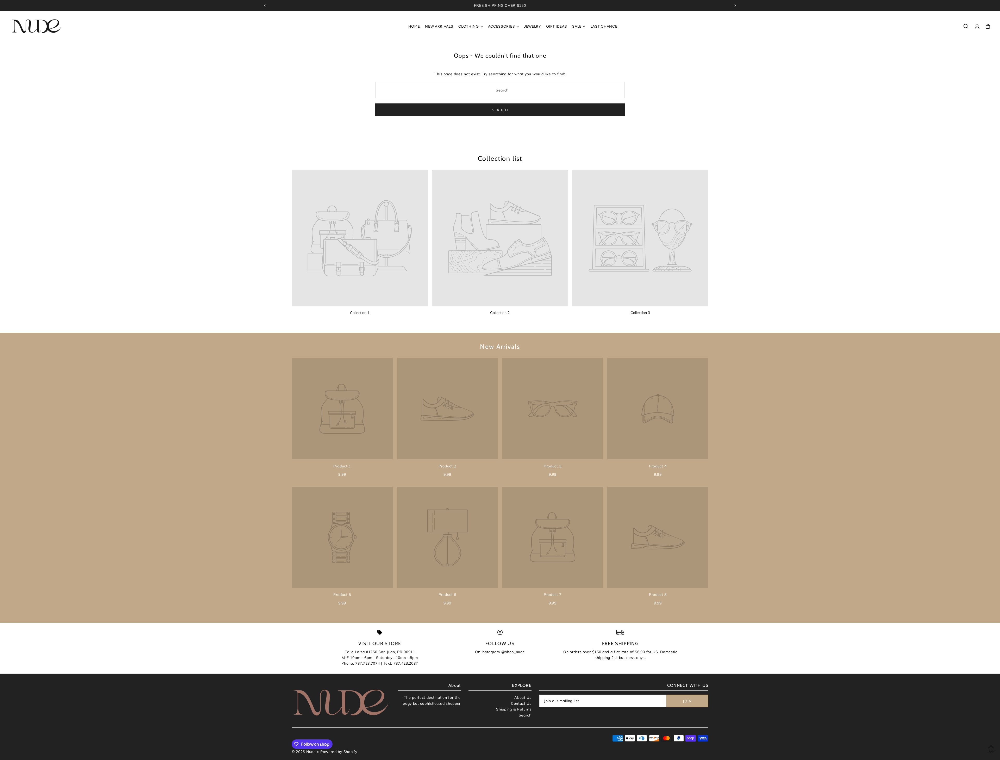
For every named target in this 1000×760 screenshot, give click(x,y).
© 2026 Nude (304, 751)
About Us (523, 697)
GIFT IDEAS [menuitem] (556, 26)
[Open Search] (966, 26)
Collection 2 (500, 312)
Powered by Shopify (338, 751)
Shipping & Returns (514, 709)
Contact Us (521, 703)
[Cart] (988, 26)
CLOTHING (468, 26)
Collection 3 (640, 312)
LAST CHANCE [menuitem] (604, 26)
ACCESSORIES (501, 26)
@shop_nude (513, 652)
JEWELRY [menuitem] (532, 26)
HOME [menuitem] (414, 26)
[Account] (977, 26)
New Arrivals (500, 346)
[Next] (735, 5)
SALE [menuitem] (577, 26)
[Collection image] (360, 238)
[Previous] (265, 5)
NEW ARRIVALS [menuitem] (439, 26)
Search (525, 715)
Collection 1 (360, 312)
